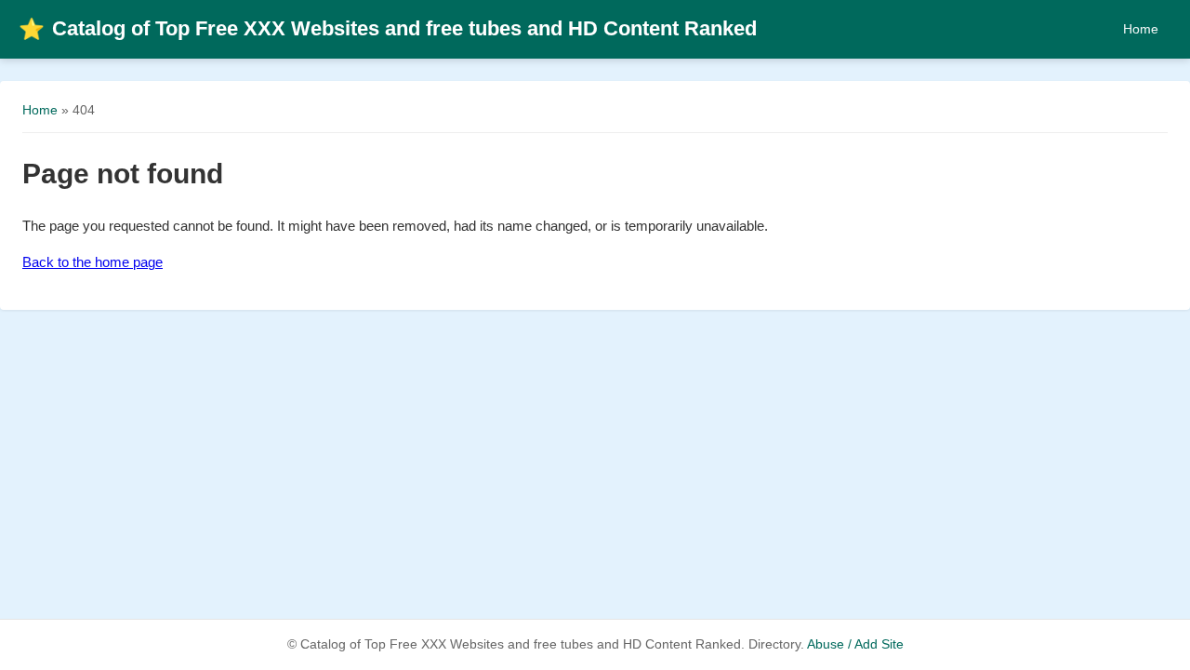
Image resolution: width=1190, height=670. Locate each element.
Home (1140, 28)
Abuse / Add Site (855, 644)
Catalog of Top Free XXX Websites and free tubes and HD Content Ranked (388, 28)
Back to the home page (92, 262)
